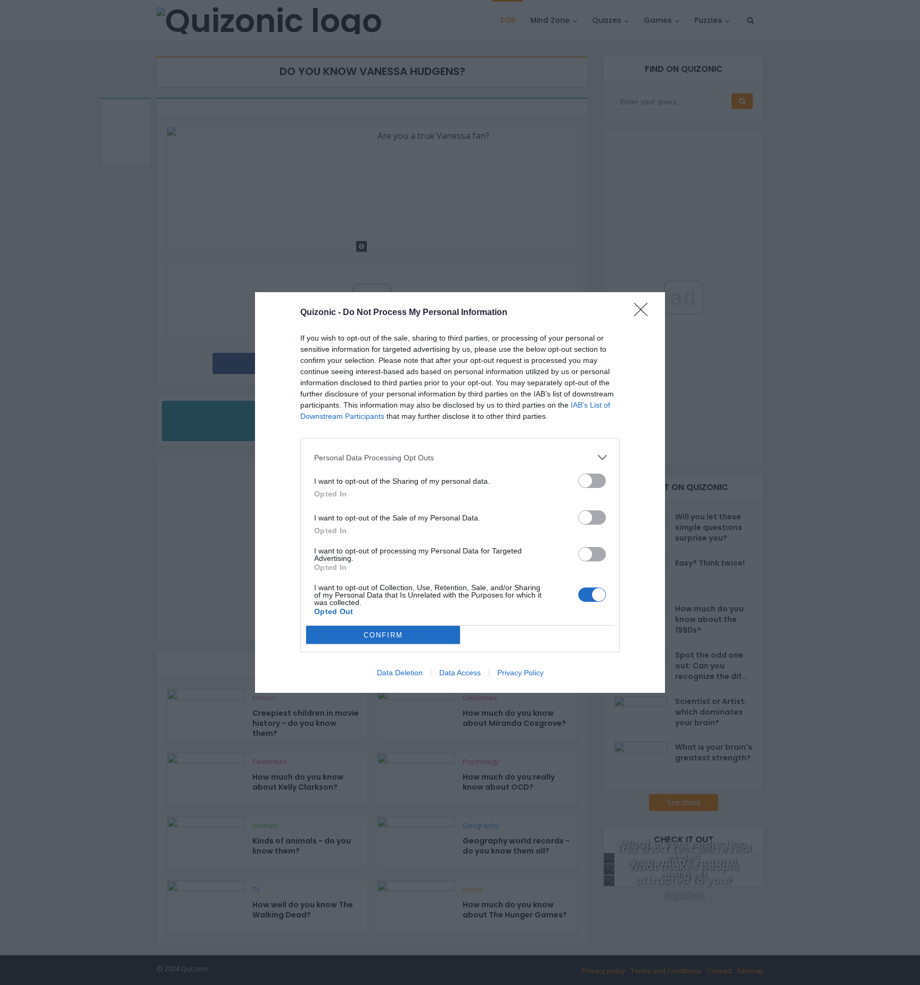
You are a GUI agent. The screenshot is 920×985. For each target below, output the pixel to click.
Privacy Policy (520, 672)
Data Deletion (400, 672)
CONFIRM (383, 635)
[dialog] (460, 492)
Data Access (460, 672)
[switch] (592, 481)
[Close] (644, 313)
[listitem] (460, 457)
